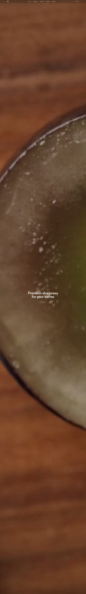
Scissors (29, 1)
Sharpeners (35, 1)
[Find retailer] (76, 1)
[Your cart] (78, 1)
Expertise (48, 1)
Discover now (43, 302)
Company (54, 1)
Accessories (42, 1)
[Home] (8, 1)
